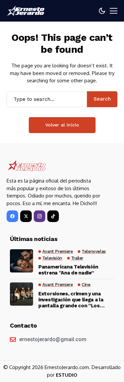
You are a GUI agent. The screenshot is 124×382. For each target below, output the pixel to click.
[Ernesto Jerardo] (26, 10)
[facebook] (12, 216)
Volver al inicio (62, 124)
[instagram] (39, 216)
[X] (26, 216)
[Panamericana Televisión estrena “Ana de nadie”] (21, 260)
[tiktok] (53, 216)
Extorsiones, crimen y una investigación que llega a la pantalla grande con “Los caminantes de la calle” (70, 300)
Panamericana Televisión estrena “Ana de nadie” (68, 270)
